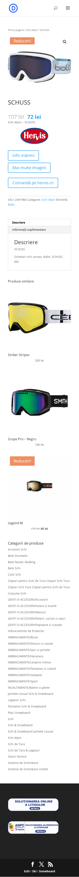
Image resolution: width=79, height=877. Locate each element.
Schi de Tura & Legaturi (24, 750)
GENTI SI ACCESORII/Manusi (27, 612)
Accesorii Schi (17, 549)
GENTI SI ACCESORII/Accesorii (28, 599)
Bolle (11, 204)
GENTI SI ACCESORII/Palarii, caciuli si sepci (36, 618)
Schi (11, 719)
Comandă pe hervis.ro (33, 182)
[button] (64, 41)
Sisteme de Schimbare (23, 763)
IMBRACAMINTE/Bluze (23, 637)
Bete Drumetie (18, 556)
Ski (34, 871)
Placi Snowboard (19, 713)
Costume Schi (17, 593)
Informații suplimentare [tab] (29, 230)
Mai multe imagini (29, 167)
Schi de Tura (16, 744)
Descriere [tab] (18, 222)
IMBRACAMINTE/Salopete (25, 675)
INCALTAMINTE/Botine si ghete (29, 687)
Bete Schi (14, 568)
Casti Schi (14, 574)
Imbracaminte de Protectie (26, 631)
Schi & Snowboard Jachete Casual (30, 731)
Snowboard (47, 871)
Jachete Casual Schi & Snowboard (30, 694)
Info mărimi (23, 155)
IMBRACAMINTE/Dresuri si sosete (30, 643)
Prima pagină (16, 30)
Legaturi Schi (17, 700)
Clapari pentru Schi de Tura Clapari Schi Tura (39, 581)
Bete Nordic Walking (21, 562)
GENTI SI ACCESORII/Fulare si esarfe (32, 606)
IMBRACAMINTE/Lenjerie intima (29, 662)
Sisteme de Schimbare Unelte (28, 769)
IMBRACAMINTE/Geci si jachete (29, 650)
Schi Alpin (31, 30)
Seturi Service (17, 756)
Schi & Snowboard (20, 725)
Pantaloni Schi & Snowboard (27, 706)
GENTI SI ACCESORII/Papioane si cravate (35, 625)
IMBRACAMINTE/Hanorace (25, 656)
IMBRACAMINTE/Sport (23, 681)
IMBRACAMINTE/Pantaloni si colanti (32, 669)
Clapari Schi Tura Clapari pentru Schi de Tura (39, 587)
